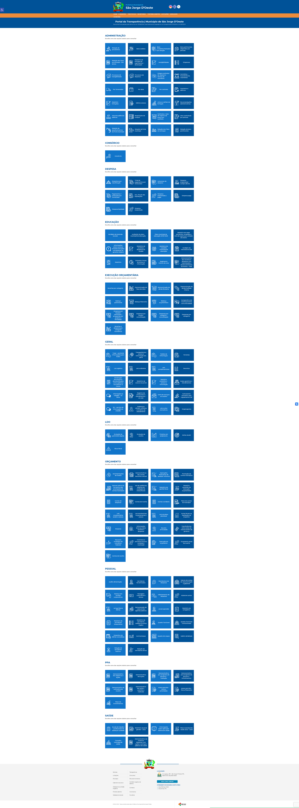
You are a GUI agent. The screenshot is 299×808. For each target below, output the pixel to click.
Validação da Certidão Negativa (118, 787)
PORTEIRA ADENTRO (117, 792)
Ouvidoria (132, 795)
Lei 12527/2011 (182, 24)
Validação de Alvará (118, 795)
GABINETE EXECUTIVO (118, 782)
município (115, 778)
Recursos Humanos (134, 778)
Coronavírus (132, 792)
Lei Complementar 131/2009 (169, 24)
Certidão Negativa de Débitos (135, 782)
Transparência (133, 772)
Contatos (131, 787)
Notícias (115, 772)
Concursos (132, 775)
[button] (2, 10)
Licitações (115, 775)
